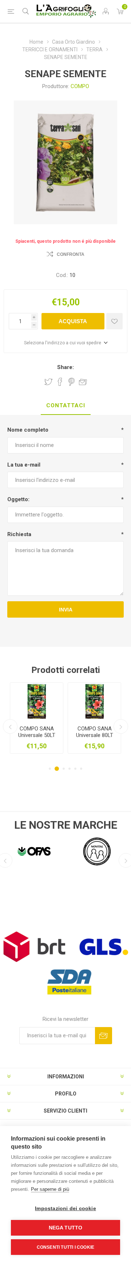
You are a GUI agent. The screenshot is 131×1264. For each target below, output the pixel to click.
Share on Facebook (60, 382)
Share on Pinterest (71, 382)
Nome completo (27, 430)
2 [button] (56, 769)
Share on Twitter (48, 382)
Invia (65, 610)
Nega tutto (66, 1228)
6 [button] (81, 769)
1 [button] (50, 769)
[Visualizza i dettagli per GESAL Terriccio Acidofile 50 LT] (101, 701)
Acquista (73, 321)
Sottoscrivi (103, 1035)
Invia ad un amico (83, 382)
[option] (43, 718)
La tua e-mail (23, 464)
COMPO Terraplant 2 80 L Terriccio (43, 731)
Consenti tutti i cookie (66, 1247)
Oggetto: (18, 499)
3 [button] (62, 768)
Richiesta (19, 534)
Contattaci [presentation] (65, 405)
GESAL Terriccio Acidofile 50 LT (101, 731)
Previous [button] (10, 726)
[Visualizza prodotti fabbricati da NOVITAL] (34, 851)
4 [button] (69, 769)
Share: (65, 367)
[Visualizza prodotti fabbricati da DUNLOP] (97, 851)
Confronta (70, 254)
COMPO (80, 86)
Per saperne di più (50, 1189)
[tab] (65, 406)
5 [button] (75, 769)
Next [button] (121, 726)
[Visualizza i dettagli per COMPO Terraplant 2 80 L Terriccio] (43, 701)
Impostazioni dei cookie (65, 1208)
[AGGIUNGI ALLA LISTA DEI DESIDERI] (114, 321)
